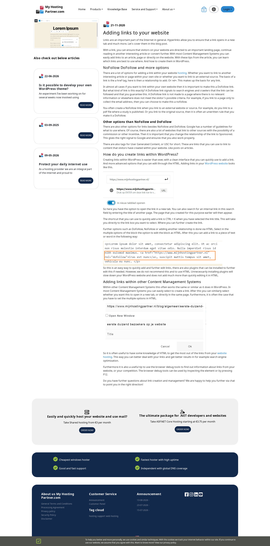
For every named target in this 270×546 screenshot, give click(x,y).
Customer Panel (97, 503)
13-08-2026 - (143, 500)
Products (95, 9)
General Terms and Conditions (56, 503)
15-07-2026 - (143, 510)
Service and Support (144, 9)
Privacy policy (48, 511)
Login (226, 9)
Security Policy (48, 514)
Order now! (87, 430)
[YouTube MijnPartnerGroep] (201, 494)
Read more (85, 105)
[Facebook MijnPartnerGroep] (187, 494)
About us (167, 9)
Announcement (96, 500)
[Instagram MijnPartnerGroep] (191, 494)
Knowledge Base (117, 9)
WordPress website (216, 163)
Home (81, 9)
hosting (182, 73)
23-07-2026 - (143, 505)
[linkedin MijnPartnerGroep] (196, 494)
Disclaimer (46, 518)
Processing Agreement (52, 507)
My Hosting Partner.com (54, 9)
